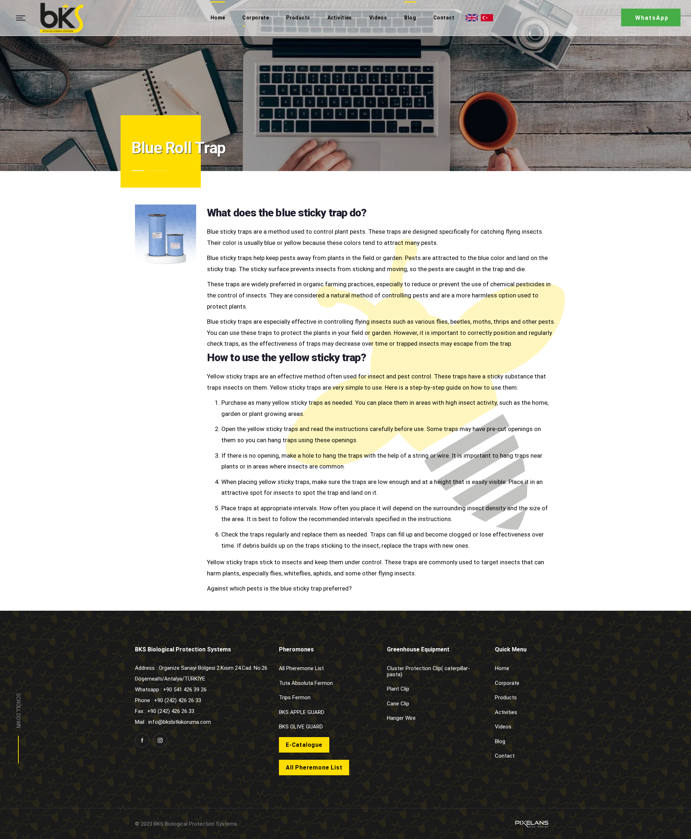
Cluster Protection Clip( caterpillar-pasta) (428, 671)
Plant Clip (398, 689)
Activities (506, 712)
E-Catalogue (304, 744)
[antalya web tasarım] (531, 823)
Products (506, 697)
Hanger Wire (401, 718)
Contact (505, 756)
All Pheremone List (301, 668)
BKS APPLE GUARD (301, 712)
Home (502, 668)
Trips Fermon (295, 697)
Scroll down (18, 710)
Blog (500, 741)
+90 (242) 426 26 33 (170, 711)
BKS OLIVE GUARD (301, 726)
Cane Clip (398, 703)
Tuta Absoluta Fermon (306, 683)
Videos (503, 726)
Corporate (507, 683)
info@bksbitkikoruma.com (179, 722)
